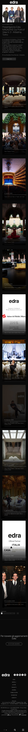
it (4, 729)
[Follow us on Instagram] (17, 674)
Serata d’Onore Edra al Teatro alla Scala (14, 196)
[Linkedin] (22, 674)
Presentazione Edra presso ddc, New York (14, 605)
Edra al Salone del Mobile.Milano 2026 (14, 332)
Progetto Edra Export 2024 (20, 710)
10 (17, 613)
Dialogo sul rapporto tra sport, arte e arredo (13, 514)
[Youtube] (25, 674)
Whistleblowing (11, 712)
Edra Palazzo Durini (9, 151)
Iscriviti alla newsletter (14, 643)
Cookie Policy (14, 709)
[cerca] (15, 730)
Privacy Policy (23, 707)
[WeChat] (20, 674)
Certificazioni (4, 712)
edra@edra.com (5, 703)
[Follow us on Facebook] (15, 674)
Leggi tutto (9, 58)
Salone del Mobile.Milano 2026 (12, 287)
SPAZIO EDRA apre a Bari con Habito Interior (14, 107)
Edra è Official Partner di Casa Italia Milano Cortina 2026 (13, 559)
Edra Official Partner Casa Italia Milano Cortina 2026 (14, 378)
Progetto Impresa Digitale (7, 710)
